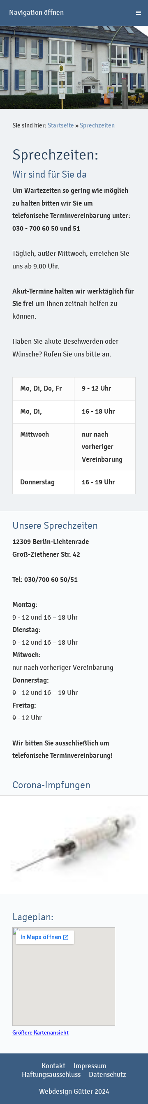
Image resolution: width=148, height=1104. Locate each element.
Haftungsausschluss (51, 1074)
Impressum (90, 1066)
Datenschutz (107, 1074)
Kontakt (53, 1066)
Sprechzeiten (97, 125)
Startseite (61, 125)
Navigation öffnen (36, 12)
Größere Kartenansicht (40, 1032)
